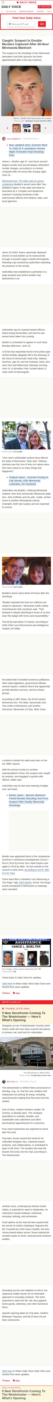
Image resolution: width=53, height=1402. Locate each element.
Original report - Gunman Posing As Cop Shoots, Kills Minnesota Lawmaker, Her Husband (28, 480)
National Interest (26, 11)
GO (42, 24)
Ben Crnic (11, 1081)
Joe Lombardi (12, 139)
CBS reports (25, 882)
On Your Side (11, 11)
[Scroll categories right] (51, 11)
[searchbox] (23, 24)
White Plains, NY (11, 1002)
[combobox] (21, 24)
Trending (40, 11)
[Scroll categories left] (2, 11)
